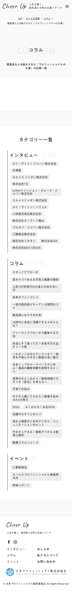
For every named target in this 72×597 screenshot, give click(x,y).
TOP (20, 18)
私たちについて (48, 555)
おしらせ (43, 549)
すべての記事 (33, 18)
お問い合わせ (46, 562)
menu (67, 6)
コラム (47, 18)
